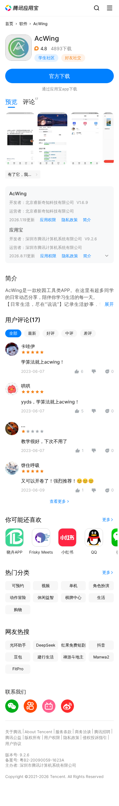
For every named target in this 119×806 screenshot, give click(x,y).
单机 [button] (73, 585)
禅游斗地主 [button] (73, 657)
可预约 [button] (18, 585)
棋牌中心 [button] (73, 597)
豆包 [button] (18, 657)
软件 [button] (23, 23)
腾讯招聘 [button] (102, 731)
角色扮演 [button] (101, 585)
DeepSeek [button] (45, 645)
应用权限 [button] (48, 219)
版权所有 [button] (33, 737)
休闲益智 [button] (46, 597)
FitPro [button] (17, 669)
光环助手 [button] (18, 645)
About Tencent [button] (38, 731)
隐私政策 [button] (70, 219)
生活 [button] (101, 597)
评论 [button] (29, 101)
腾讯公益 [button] (13, 737)
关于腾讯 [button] (13, 731)
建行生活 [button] (46, 657)
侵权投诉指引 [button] (95, 737)
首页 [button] (9, 23)
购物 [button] (18, 609)
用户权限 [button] (52, 737)
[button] (22, 8)
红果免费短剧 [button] (73, 645)
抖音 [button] (101, 645)
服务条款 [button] (63, 731)
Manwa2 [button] (101, 657)
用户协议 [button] (13, 743)
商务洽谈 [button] (83, 731)
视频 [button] (46, 585)
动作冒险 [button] (18, 597)
